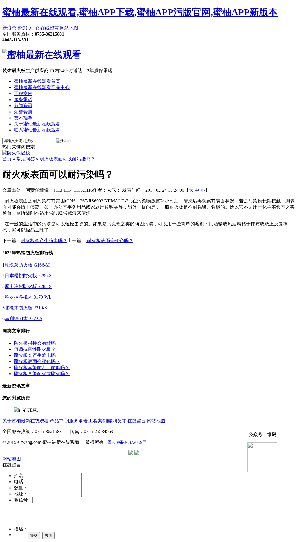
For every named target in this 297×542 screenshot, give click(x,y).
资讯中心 (30, 27)
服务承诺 (23, 99)
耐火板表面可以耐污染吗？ (67, 158)
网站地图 (69, 27)
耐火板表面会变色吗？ (37, 361)
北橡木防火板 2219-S (26, 307)
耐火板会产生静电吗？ (37, 355)
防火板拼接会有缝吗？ (37, 343)
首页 (7, 158)
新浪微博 (11, 27)
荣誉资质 (23, 111)
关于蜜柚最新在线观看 (37, 123)
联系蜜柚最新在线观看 (37, 129)
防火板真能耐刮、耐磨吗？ (42, 367)
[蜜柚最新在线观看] (41, 55)
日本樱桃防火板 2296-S (28, 275)
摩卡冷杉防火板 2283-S (28, 286)
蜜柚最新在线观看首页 (37, 81)
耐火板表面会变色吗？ (109, 240)
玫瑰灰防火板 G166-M (27, 264)
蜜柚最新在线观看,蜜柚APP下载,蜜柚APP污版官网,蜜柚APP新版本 (140, 12)
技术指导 (23, 117)
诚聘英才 (117, 420)
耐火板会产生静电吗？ (44, 240)
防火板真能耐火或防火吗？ (42, 373)
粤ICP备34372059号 (127, 442)
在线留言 (49, 27)
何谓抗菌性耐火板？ (35, 349)
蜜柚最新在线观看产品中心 (42, 87)
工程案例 (23, 93)
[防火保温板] (16, 152)
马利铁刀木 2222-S (23, 318)
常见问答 (25, 158)
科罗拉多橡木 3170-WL (28, 297)
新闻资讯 (23, 105)
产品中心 (59, 420)
